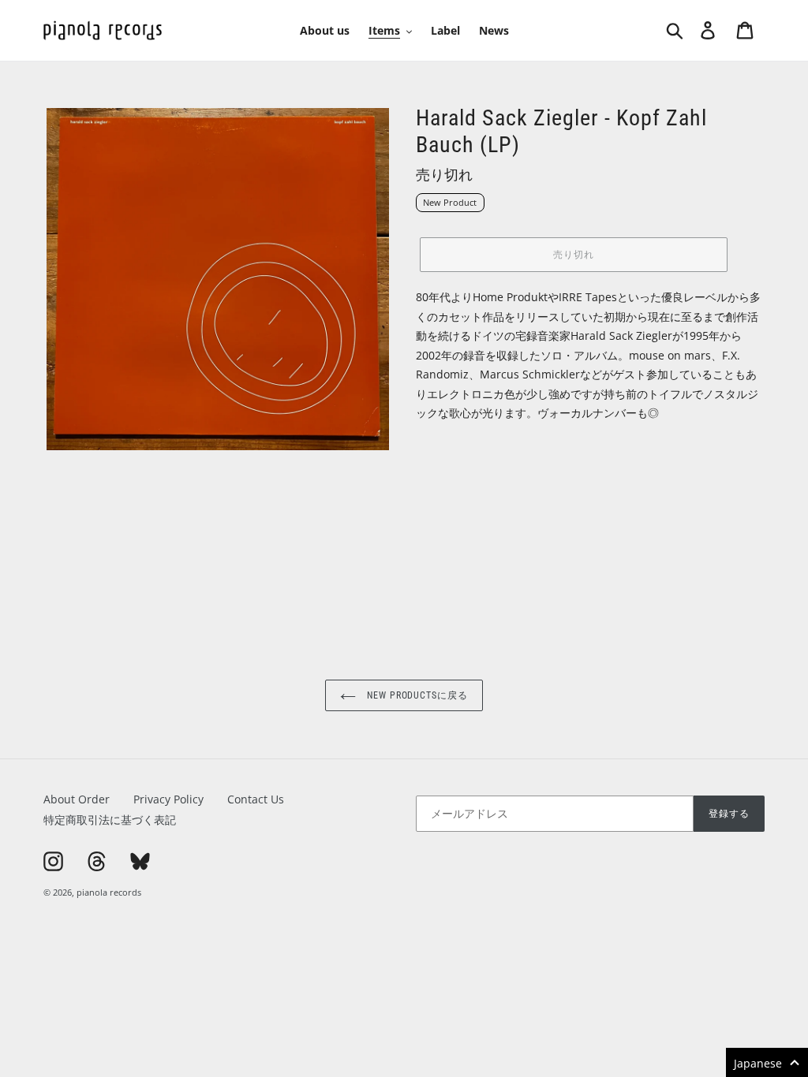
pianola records (109, 892)
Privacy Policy (168, 799)
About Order (76, 799)
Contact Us (255, 799)
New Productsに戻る (416, 695)
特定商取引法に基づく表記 (109, 819)
